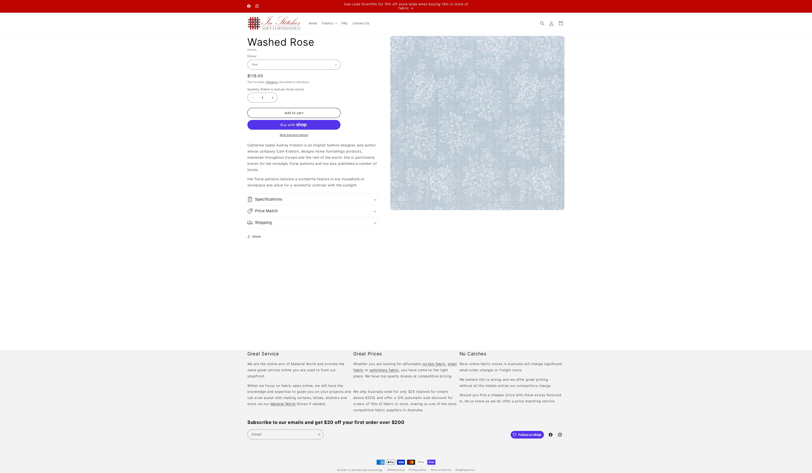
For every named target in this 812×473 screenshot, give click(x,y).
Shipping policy (465, 469)
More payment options (294, 134)
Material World (282, 404)
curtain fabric (434, 364)
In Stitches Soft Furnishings (365, 470)
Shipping (271, 82)
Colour (251, 56)
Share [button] (256, 236)
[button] (329, 23)
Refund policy (396, 469)
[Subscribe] (318, 434)
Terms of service (441, 469)
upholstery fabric (384, 370)
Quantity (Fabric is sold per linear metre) (275, 89)
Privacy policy (417, 469)
